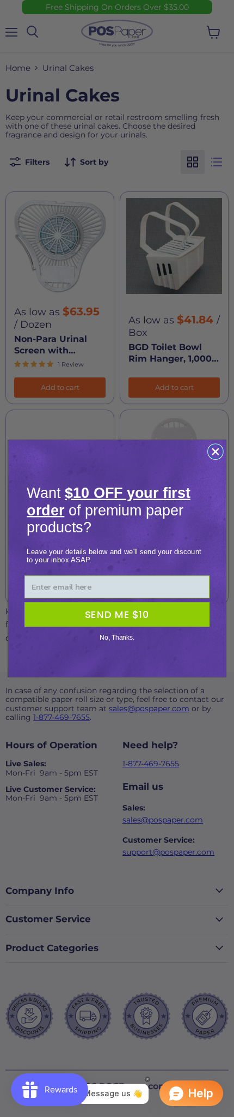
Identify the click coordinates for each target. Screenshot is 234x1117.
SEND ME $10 (117, 614)
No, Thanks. (117, 637)
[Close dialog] (215, 452)
